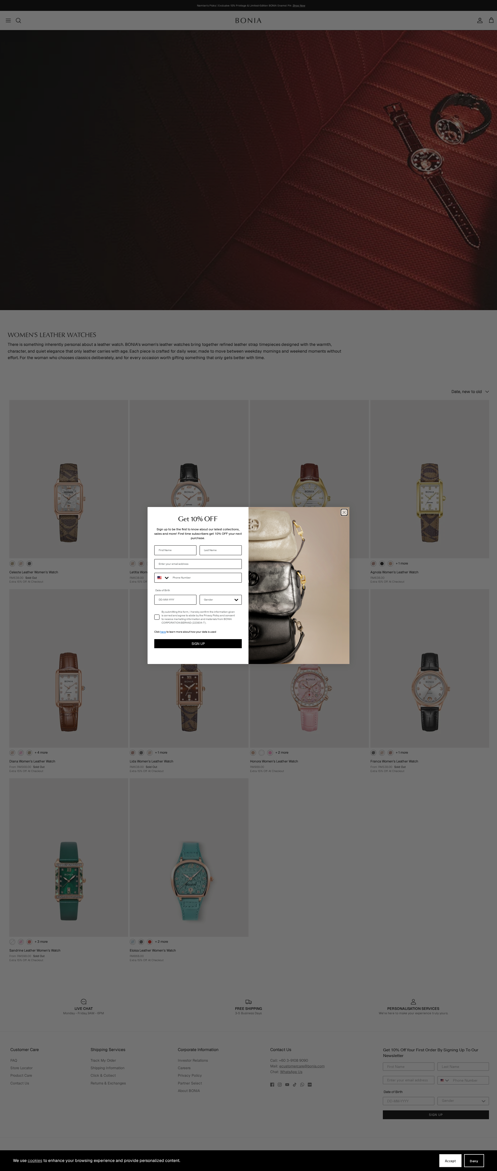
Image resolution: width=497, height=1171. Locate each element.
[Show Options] (236, 599)
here (163, 632)
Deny (474, 1161)
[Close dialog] (344, 512)
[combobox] (162, 577)
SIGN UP (198, 643)
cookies (35, 1160)
